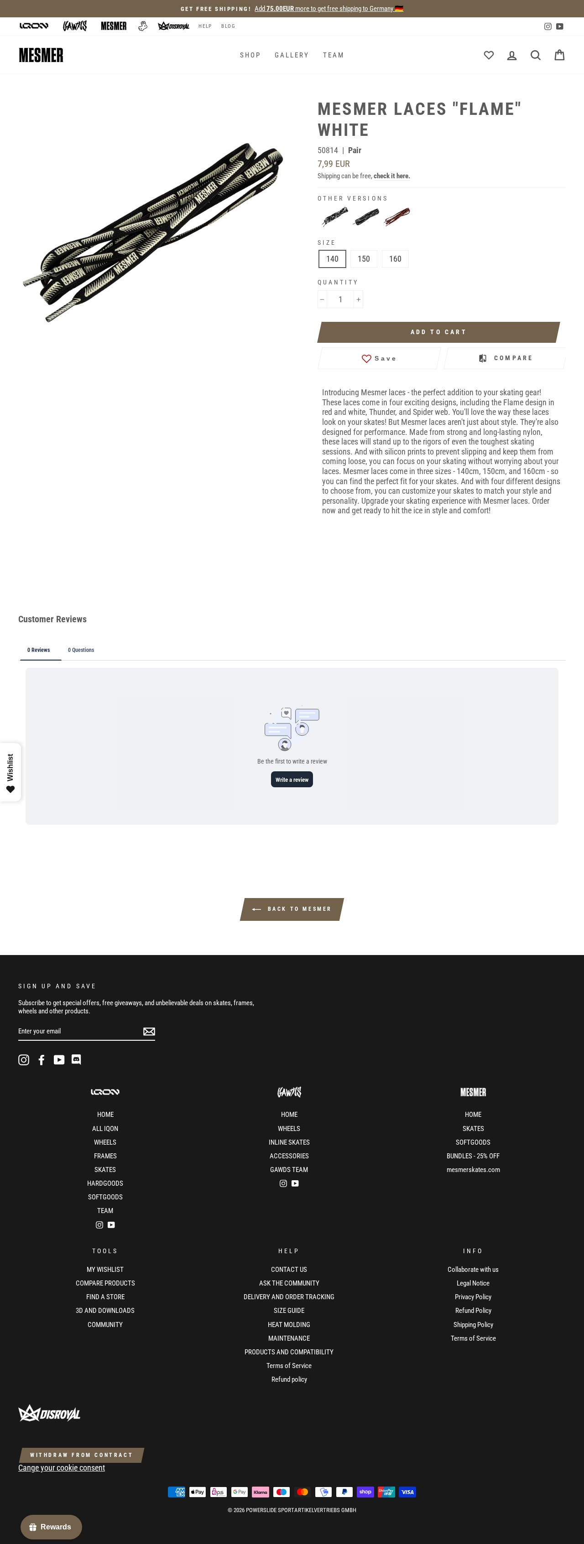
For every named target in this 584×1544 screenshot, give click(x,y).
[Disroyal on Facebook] (41, 1059)
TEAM (333, 55)
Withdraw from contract (81, 1455)
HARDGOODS (105, 1183)
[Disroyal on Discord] (77, 1059)
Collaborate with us (473, 1269)
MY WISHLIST (105, 1269)
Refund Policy (473, 1310)
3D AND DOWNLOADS (105, 1310)
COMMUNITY (105, 1325)
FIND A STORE (105, 1297)
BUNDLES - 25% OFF (473, 1156)
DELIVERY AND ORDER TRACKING (289, 1297)
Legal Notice (473, 1283)
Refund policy (289, 1379)
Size (327, 242)
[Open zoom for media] (157, 233)
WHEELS (105, 1142)
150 (364, 258)
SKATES (105, 1170)
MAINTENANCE (289, 1338)
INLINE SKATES (289, 1142)
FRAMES (105, 1156)
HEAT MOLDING (289, 1325)
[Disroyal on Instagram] (23, 1059)
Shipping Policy (473, 1325)
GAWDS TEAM (289, 1170)
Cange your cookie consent (61, 1467)
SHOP (250, 55)
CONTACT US (289, 1269)
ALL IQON (105, 1129)
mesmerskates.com (473, 1170)
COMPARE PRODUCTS (105, 1283)
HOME (105, 1114)
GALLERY (292, 55)
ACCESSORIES (289, 1156)
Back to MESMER (298, 909)
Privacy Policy (473, 1297)
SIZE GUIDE (289, 1310)
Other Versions (353, 198)
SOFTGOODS (105, 1197)
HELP (205, 26)
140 (332, 258)
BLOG (228, 26)
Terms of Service (289, 1366)
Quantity (338, 282)
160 (395, 258)
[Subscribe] (149, 1031)
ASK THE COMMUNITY (289, 1283)
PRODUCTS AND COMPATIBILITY (289, 1352)
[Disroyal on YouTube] (59, 1059)
